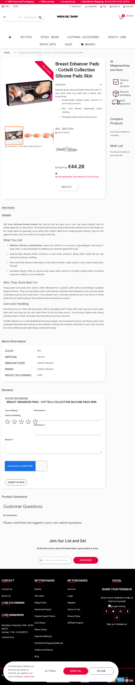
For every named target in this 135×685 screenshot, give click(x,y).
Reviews (7, 390)
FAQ (105, 6)
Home (7, 53)
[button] (32, 135)
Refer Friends (8, 208)
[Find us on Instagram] (120, 611)
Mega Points (40, 602)
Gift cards (39, 596)
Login (70, 596)
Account (72, 589)
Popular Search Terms (45, 616)
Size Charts (40, 623)
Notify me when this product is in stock (77, 177)
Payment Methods (43, 636)
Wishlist (76, 6)
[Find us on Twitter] (113, 611)
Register (71, 602)
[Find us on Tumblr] (127, 611)
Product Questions (14, 497)
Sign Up (116, 6)
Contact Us (7, 589)
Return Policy (41, 629)
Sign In (129, 6)
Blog (37, 656)
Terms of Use (74, 609)
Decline (101, 671)
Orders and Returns (44, 650)
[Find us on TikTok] (116, 617)
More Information (14, 341)
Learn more (29, 676)
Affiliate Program (75, 623)
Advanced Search (43, 609)
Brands (38, 589)
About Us (6, 596)
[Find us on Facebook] (106, 611)
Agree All (76, 671)
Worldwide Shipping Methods (49, 643)
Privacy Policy (74, 616)
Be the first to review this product (23, 146)
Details (6, 215)
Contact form (8, 637)
